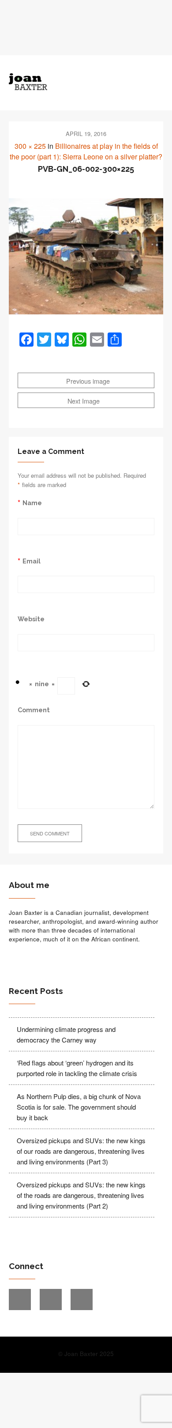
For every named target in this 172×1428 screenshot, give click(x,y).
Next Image (84, 400)
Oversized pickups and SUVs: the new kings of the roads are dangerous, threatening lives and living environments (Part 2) (81, 1195)
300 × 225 (30, 146)
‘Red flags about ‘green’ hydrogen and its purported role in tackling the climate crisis (77, 1068)
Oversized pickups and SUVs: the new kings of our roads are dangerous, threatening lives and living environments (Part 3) (81, 1151)
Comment (34, 710)
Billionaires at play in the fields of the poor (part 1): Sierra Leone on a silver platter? (86, 151)
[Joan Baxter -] (67, 81)
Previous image (87, 380)
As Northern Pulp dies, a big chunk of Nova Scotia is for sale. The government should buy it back (79, 1107)
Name (32, 502)
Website (31, 619)
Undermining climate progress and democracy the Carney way (66, 1034)
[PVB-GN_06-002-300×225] (86, 256)
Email (31, 561)
